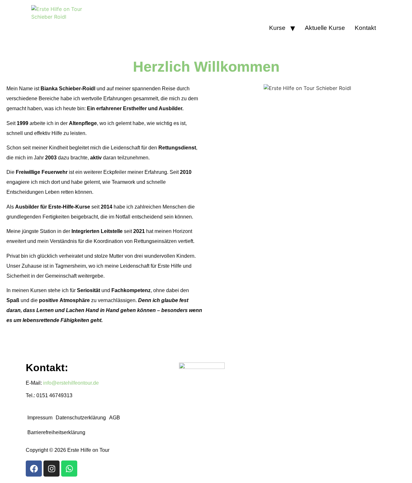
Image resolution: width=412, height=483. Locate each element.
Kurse (277, 27)
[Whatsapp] (69, 469)
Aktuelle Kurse (325, 27)
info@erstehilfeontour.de (71, 383)
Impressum (39, 417)
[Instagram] (51, 469)
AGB (114, 417)
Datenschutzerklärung (81, 417)
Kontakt (365, 27)
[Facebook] (34, 469)
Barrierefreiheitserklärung (56, 432)
